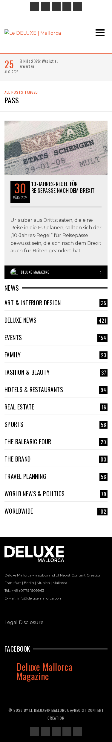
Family (55, 354)
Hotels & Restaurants (55, 389)
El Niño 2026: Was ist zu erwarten (39, 63)
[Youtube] (77, 6)
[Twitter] (66, 6)
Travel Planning (55, 476)
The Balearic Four (55, 441)
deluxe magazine (35, 272)
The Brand (55, 459)
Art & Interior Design (55, 302)
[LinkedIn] (56, 6)
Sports (55, 424)
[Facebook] (34, 6)
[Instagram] (45, 6)
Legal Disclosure (24, 622)
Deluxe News (55, 320)
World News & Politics (55, 493)
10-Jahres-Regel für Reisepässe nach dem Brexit (63, 187)
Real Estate (55, 406)
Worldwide (55, 511)
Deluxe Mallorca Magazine (44, 671)
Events (55, 337)
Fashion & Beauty (55, 372)
